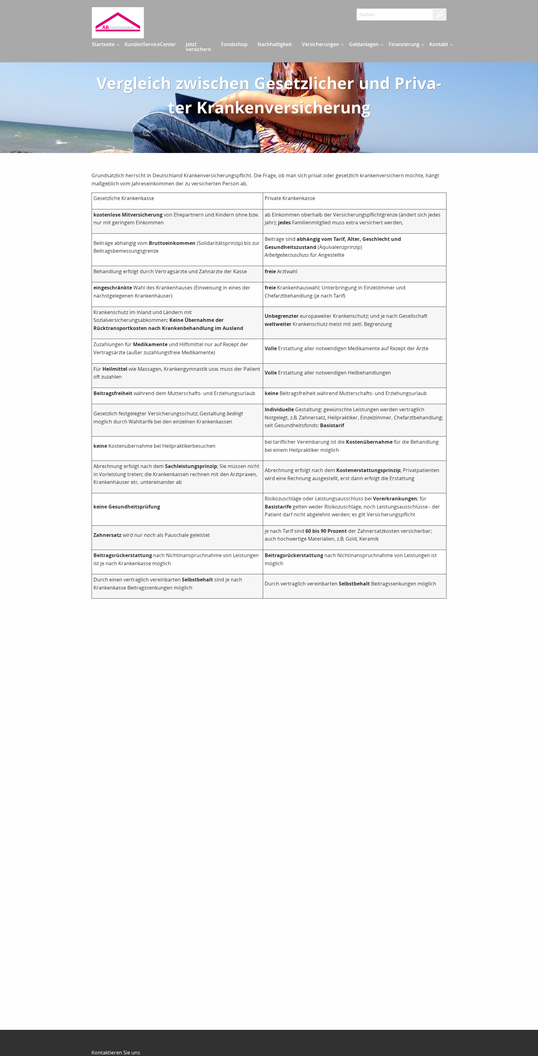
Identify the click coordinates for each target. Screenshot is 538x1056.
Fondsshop (234, 44)
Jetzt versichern (198, 47)
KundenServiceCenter (150, 44)
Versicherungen (320, 44)
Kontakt (438, 44)
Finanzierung (404, 44)
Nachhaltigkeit (274, 44)
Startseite (103, 44)
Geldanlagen (364, 44)
